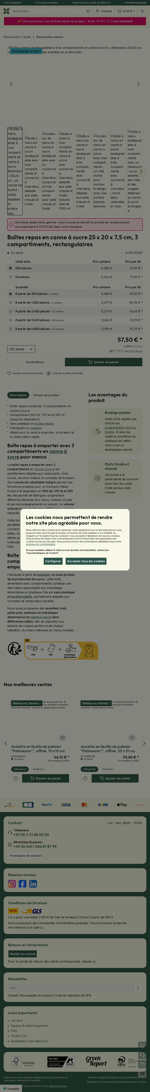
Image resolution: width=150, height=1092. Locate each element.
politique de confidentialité (40, 544)
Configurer (53, 561)
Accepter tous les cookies (86, 561)
